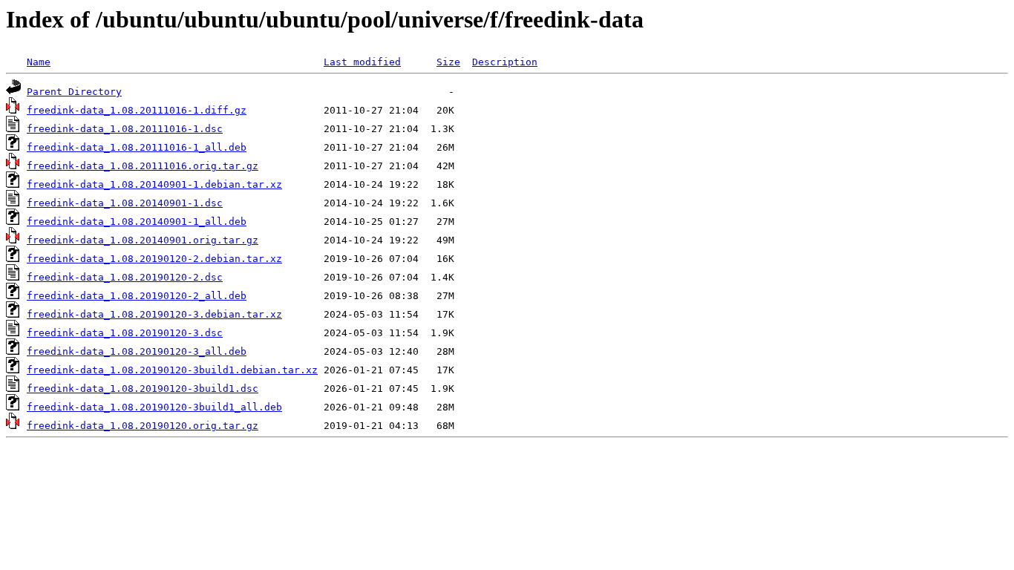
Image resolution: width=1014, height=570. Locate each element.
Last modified (362, 62)
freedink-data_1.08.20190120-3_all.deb (136, 351)
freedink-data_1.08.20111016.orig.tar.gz (142, 165)
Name (38, 62)
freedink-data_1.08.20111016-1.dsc (125, 128)
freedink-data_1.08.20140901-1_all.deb (136, 221)
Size (448, 62)
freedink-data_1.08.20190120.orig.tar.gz (142, 425)
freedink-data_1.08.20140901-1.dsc (125, 203)
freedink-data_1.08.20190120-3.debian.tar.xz (154, 314)
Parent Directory (74, 91)
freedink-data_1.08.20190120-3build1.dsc (142, 388)
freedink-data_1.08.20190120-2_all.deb (136, 295)
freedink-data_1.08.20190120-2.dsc (125, 277)
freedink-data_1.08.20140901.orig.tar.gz (142, 240)
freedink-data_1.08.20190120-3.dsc (125, 332)
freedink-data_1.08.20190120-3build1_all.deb (154, 407)
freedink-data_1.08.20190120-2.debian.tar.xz (154, 258)
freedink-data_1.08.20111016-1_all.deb (136, 147)
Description (504, 62)
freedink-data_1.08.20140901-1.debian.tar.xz (154, 184)
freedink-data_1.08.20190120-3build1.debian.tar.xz (172, 370)
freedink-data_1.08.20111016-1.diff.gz (136, 110)
